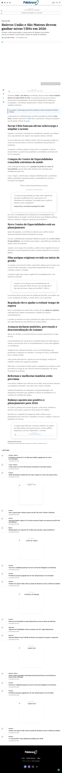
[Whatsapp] (7, 2)
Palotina (11, 455)
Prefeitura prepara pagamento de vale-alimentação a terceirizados (31, 575)
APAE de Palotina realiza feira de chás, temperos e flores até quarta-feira (33, 475)
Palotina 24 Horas (9, 37)
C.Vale (10, 464)
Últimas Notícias (30, 758)
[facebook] (2, 2)
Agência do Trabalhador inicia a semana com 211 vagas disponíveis (31, 629)
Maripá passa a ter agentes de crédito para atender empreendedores (32, 530)
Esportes (11, 635)
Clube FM (30, 119)
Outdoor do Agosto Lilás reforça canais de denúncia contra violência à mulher (34, 583)
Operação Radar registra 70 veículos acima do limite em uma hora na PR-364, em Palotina (34, 521)
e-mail (38, 758)
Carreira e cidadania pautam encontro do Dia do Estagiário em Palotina (32, 567)
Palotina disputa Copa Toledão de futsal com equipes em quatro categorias (33, 637)
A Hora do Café (6, 21)
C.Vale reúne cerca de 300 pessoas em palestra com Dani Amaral (30, 467)
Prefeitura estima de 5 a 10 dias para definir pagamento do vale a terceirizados (30, 458)
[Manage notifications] (58, 770)
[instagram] (4, 2)
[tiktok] (9, 2)
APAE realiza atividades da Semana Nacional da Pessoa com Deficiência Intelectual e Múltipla (32, 676)
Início (23, 758)
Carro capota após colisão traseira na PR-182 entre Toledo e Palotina (31, 512)
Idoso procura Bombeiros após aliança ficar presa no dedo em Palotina (32, 621)
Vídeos (16, 455)
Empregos (11, 627)
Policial (11, 510)
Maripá (10, 527)
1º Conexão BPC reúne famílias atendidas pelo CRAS (26, 738)
